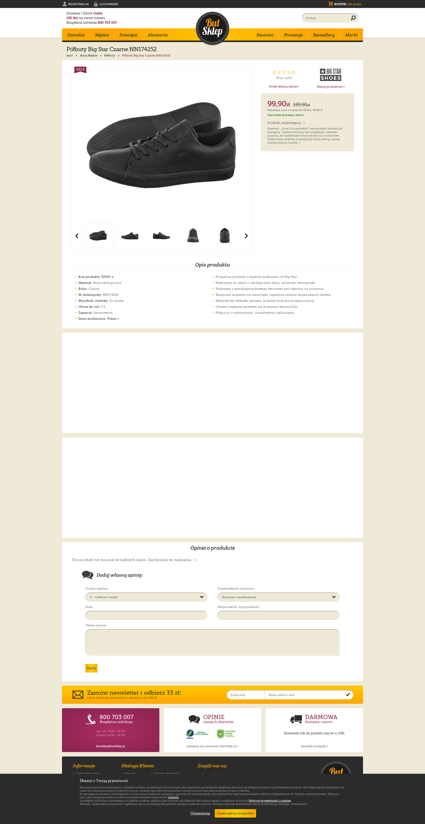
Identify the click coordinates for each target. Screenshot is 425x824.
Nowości (265, 35)
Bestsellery (324, 35)
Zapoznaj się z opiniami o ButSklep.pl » (212, 746)
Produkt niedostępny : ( (286, 123)
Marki (351, 35)
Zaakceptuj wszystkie (235, 813)
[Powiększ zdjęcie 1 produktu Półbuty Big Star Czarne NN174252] (161, 145)
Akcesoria (158, 35)
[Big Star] (330, 75)
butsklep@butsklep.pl (110, 746)
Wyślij (91, 668)
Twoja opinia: (96, 625)
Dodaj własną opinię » (284, 86)
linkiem (173, 797)
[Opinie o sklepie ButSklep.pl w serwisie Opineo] (197, 734)
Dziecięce (128, 35)
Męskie (102, 35)
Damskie (76, 35)
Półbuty (110, 55)
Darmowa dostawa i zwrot (285, 115)
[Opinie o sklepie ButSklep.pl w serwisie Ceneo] (226, 734)
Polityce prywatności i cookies (270, 800)
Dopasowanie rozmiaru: (236, 588)
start (69, 55)
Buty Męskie (89, 55)
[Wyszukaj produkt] (353, 18)
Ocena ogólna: (96, 588)
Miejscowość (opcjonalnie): (239, 607)
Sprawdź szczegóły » (314, 746)
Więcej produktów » (331, 86)
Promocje (293, 35)
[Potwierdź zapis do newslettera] (348, 695)
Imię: (89, 607)
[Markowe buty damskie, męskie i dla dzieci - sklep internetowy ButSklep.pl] (212, 29)
